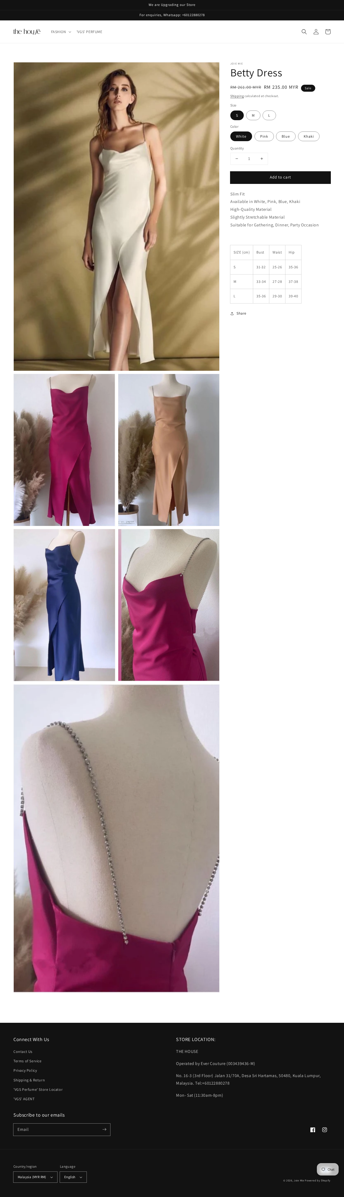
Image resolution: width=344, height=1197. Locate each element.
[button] (60, 31)
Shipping (237, 96)
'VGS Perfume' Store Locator (38, 1089)
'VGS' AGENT (24, 1098)
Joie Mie (299, 1180)
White (241, 136)
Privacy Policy (25, 1070)
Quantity (237, 148)
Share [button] (241, 313)
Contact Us (23, 1051)
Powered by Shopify (318, 1180)
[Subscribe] (104, 1129)
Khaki (309, 136)
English (70, 1177)
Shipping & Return (29, 1080)
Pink (264, 136)
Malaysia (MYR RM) (32, 1177)
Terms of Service (27, 1061)
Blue (286, 136)
